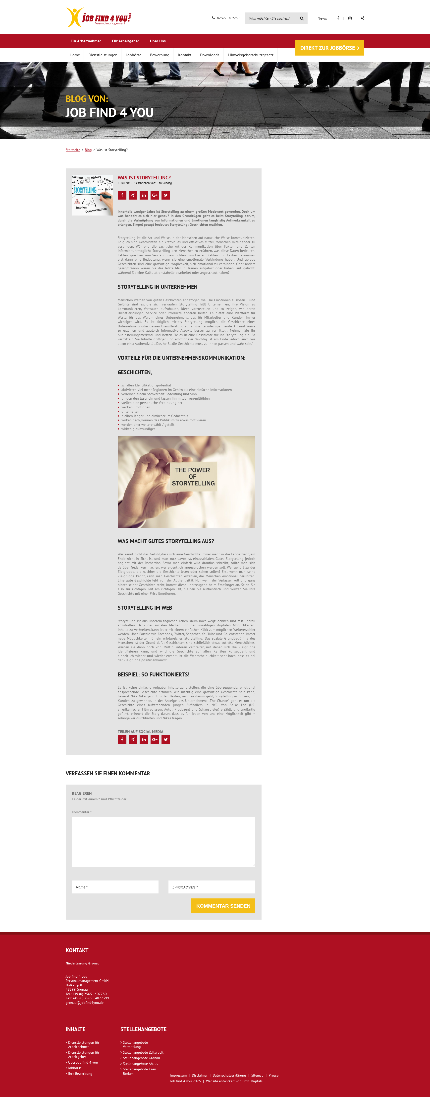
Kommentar (82, 812)
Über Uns (158, 40)
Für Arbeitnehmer (86, 40)
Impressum (178, 1075)
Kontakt (184, 54)
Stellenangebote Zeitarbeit (143, 1052)
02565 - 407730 (227, 18)
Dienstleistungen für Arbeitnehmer (83, 1044)
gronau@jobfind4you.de (85, 1002)
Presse (273, 1075)
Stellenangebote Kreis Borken (140, 1071)
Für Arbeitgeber (125, 40)
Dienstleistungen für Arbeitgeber (83, 1054)
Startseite (73, 149)
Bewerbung (159, 54)
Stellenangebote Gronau (141, 1058)
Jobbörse (133, 54)
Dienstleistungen (103, 54)
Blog (88, 149)
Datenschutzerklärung (229, 1075)
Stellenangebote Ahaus (140, 1063)
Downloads (209, 54)
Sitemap (257, 1075)
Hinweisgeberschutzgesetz (250, 54)
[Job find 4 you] (98, 17)
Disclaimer (200, 1075)
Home (75, 54)
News (322, 18)
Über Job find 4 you (83, 1062)
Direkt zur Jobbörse (327, 47)
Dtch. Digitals (252, 1081)
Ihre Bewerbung (80, 1073)
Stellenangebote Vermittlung (135, 1044)
